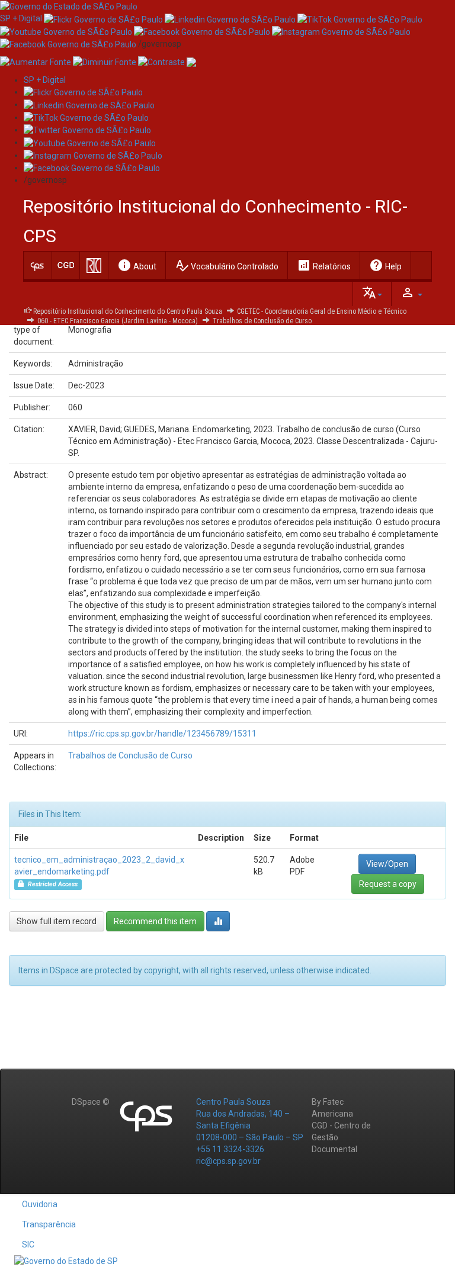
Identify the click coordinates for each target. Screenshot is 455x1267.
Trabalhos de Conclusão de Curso (262, 321)
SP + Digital (21, 18)
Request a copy (387, 884)
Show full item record (57, 921)
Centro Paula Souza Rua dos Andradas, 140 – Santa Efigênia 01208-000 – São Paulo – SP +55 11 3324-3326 (249, 1125)
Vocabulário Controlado (226, 265)
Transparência (49, 1224)
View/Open (387, 864)
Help (385, 265)
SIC (28, 1244)
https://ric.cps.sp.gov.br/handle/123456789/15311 (162, 733)
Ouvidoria (39, 1204)
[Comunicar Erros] (191, 61)
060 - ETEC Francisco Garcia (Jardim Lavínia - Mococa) (117, 321)
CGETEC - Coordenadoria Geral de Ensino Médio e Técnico (321, 311)
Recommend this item (155, 921)
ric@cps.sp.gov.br (228, 1161)
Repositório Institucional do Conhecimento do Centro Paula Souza (127, 311)
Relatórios (324, 265)
